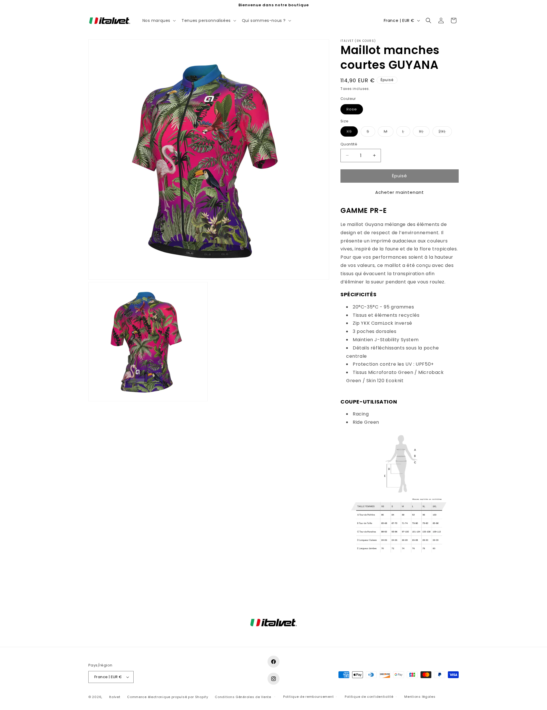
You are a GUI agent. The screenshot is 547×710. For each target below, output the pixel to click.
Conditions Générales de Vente (243, 697)
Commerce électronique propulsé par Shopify (167, 697)
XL (424, 132)
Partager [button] (355, 575)
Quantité (348, 144)
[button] (158, 20)
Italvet (115, 697)
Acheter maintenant (399, 192)
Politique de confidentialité (369, 696)
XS (352, 132)
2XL (445, 132)
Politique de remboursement (308, 696)
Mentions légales (419, 696)
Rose (354, 110)
